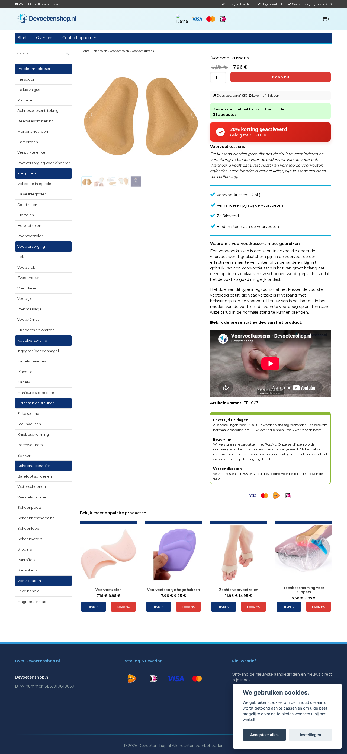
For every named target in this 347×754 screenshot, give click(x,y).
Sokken (24, 455)
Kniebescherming (33, 434)
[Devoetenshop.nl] (46, 18)
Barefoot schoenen (34, 476)
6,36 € (303, 598)
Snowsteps (27, 570)
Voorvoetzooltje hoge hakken (173, 590)
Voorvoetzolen (30, 236)
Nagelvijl (24, 382)
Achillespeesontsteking (38, 110)
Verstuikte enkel (31, 152)
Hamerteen (27, 142)
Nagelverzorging (32, 340)
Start (22, 37)
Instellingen (310, 735)
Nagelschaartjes (31, 361)
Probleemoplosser (33, 68)
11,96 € (238, 595)
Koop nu (253, 607)
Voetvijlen (26, 298)
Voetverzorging (31, 246)
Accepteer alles (264, 735)
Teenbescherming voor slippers (303, 590)
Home (85, 51)
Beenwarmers (30, 445)
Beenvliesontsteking (35, 121)
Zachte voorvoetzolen (238, 590)
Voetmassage (29, 309)
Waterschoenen (31, 486)
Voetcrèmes (28, 319)
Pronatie (25, 100)
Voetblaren (27, 288)
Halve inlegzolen (32, 194)
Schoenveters (29, 539)
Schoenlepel (28, 528)
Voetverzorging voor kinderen (44, 163)
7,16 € (108, 595)
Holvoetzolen (29, 225)
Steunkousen (29, 424)
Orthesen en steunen (36, 403)
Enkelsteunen (29, 413)
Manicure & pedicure (35, 392)
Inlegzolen (26, 173)
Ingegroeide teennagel (38, 351)
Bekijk (93, 607)
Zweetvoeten (29, 277)
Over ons (44, 37)
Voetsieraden (29, 580)
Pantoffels (26, 560)
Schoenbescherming (36, 518)
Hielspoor (25, 79)
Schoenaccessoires (34, 465)
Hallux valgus (28, 89)
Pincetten (26, 372)
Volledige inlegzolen (35, 184)
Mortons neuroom (33, 131)
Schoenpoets (29, 507)
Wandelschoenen (33, 497)
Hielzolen (25, 215)
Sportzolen (27, 204)
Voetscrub (26, 267)
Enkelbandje (28, 591)
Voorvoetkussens (143, 51)
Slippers (24, 549)
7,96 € (173, 595)
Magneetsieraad (31, 601)
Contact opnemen (79, 37)
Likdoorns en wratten (35, 330)
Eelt (20, 256)
